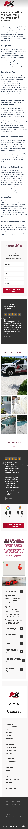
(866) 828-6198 (15, 712)
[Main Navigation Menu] (24, 4)
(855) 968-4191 (12, 623)
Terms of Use (19, 801)
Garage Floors (11, 727)
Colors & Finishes (12, 779)
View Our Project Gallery (15, 525)
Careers (9, 782)
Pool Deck (9, 733)
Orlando (9, 753)
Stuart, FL (10, 591)
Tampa (8, 756)
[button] (11, 520)
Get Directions (11, 603)
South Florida (11, 747)
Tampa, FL (10, 643)
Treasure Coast (11, 750)
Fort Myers (10, 759)
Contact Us (11, 788)
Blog (7, 773)
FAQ (7, 776)
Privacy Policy (9, 801)
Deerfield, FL (10, 636)
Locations (10, 745)
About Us (9, 768)
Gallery (8, 770)
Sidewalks (9, 738)
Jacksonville (11, 762)
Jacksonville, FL (13, 660)
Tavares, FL (11, 628)
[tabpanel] (14, 395)
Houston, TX (10, 670)
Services (9, 724)
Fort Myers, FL (11, 651)
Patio (7, 730)
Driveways (9, 736)
